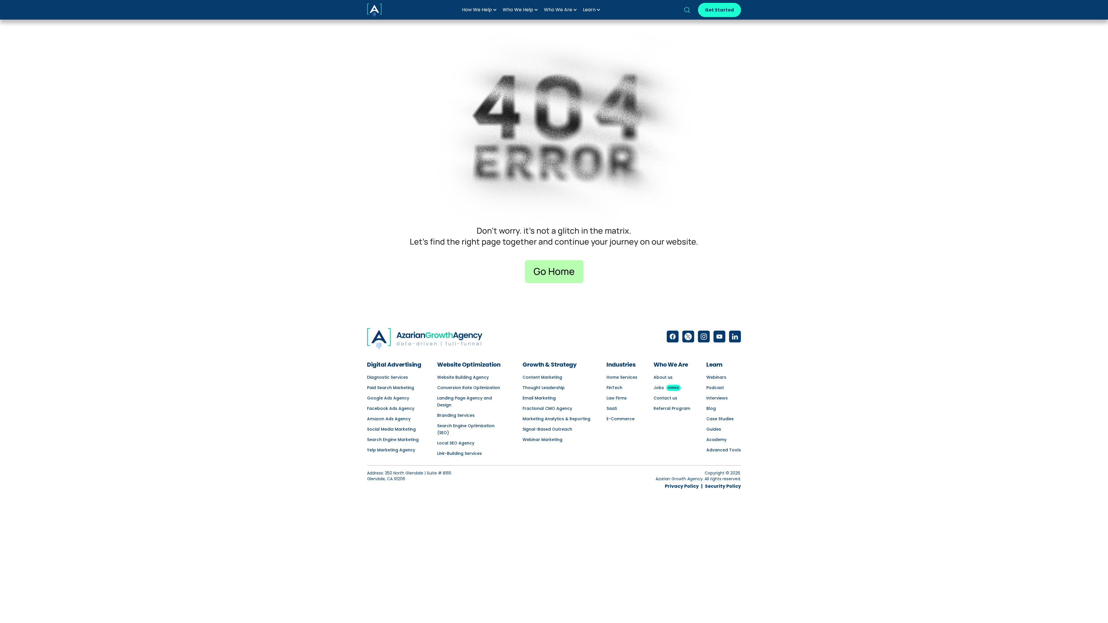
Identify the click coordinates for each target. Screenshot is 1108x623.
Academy (716, 439)
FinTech (614, 388)
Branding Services (456, 415)
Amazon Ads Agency (389, 419)
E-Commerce (621, 419)
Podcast (715, 388)
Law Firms (617, 398)
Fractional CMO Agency (547, 408)
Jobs (666, 388)
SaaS (612, 408)
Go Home (554, 271)
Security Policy (723, 486)
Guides (713, 429)
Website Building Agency (463, 377)
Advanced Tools (723, 450)
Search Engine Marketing (393, 439)
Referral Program (672, 408)
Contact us (665, 398)
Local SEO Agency (455, 443)
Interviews (717, 398)
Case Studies (720, 419)
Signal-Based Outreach (547, 429)
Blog (711, 408)
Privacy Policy (682, 486)
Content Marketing (542, 377)
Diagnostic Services (387, 377)
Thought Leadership (544, 388)
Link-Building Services (459, 453)
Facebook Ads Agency (390, 408)
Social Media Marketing (391, 429)
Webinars (716, 377)
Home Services (622, 377)
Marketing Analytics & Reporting (556, 419)
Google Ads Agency (388, 398)
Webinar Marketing (542, 439)
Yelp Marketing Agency (391, 450)
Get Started (719, 10)
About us (663, 377)
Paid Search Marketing (390, 388)
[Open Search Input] (687, 10)
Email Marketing (539, 398)
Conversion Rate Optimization (468, 388)
